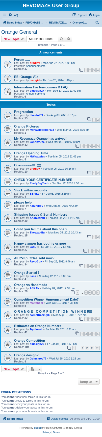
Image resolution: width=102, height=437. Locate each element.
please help (23, 202)
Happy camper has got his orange (40, 243)
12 (97, 348)
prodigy (35, 62)
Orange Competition (29, 340)
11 (92, 348)
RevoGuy (36, 261)
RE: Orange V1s (26, 77)
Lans (33, 276)
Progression (23, 112)
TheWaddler (37, 232)
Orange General (19, 32)
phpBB (38, 427)
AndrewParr (37, 217)
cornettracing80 (40, 314)
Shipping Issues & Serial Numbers (40, 214)
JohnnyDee (37, 141)
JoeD (33, 246)
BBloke (34, 193)
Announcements (36, 65)
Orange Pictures (26, 126)
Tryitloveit (36, 329)
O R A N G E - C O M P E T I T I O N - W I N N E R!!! (53, 311)
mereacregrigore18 (42, 129)
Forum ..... (22, 59)
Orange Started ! (26, 273)
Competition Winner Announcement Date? (46, 299)
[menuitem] (13, 15)
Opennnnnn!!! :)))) (27, 165)
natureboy (36, 205)
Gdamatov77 (38, 358)
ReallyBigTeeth (39, 183)
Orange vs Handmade (30, 285)
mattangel (36, 302)
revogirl (35, 80)
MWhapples (37, 156)
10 (87, 348)
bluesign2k (37, 90)
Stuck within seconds (30, 190)
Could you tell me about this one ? (40, 229)
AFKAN (34, 288)
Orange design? (26, 355)
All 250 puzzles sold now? (34, 258)
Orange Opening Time (31, 153)
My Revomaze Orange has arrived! (40, 138)
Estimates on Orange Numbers (37, 326)
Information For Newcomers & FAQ (41, 87)
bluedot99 (36, 115)
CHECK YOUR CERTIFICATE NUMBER (43, 180)
